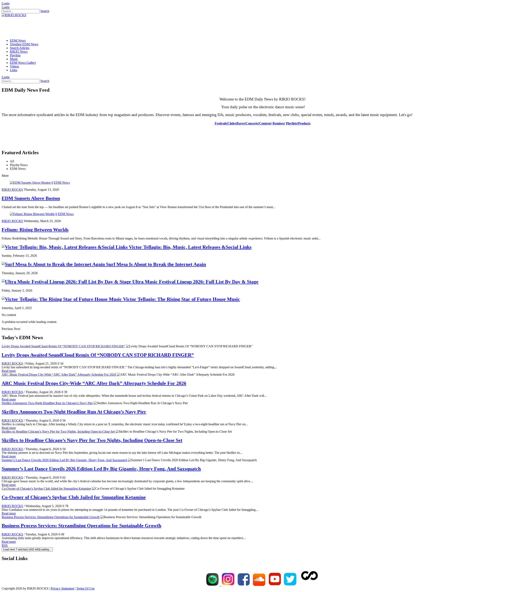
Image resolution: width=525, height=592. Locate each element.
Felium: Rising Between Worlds (35, 229)
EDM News (62, 182)
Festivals (221, 123)
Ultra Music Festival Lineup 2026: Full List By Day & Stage (194, 281)
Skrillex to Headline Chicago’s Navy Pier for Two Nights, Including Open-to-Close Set (58, 431)
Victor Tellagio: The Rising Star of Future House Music (181, 299)
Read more (9, 371)
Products (304, 123)
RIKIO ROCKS (12, 189)
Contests (265, 123)
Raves (240, 123)
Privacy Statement (62, 588)
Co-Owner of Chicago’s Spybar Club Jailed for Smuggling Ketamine (46, 488)
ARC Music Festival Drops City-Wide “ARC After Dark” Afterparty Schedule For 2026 (59, 374)
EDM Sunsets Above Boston (31, 198)
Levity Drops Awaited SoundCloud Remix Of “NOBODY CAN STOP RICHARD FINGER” (63, 346)
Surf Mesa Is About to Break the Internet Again (155, 264)
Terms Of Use (85, 588)
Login (5, 3)
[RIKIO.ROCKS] (14, 15)
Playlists (291, 123)
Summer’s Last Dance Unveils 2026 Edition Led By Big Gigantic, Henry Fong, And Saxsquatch (64, 460)
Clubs (231, 123)
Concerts (252, 123)
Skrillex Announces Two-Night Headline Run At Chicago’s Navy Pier (47, 403)
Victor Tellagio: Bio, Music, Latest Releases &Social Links (189, 247)
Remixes (278, 123)
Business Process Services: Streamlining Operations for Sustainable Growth (50, 517)
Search (44, 11)
